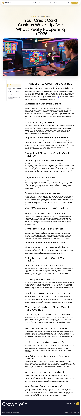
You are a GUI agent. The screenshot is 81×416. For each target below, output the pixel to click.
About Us (66, 412)
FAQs (61, 408)
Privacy (70, 412)
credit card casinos (61, 97)
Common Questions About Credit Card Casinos (14, 98)
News (57, 408)
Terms (74, 412)
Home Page (51, 408)
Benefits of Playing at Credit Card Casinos (14, 89)
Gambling (33, 16)
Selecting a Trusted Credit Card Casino (14, 95)
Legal (78, 412)
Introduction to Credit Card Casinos (13, 85)
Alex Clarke (48, 16)
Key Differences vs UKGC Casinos (14, 91)
